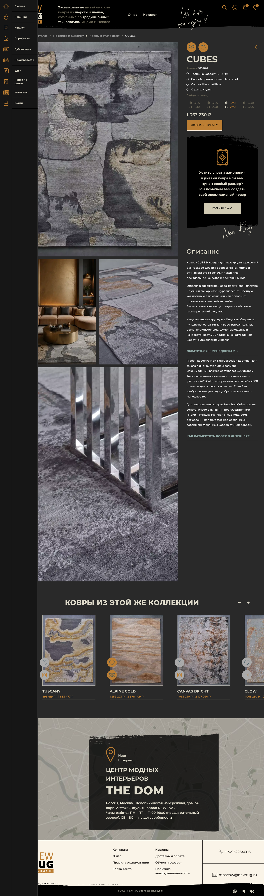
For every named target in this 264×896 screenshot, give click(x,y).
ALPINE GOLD (123, 691)
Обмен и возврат (168, 862)
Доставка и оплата (170, 856)
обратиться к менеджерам (211, 351)
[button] (224, 7)
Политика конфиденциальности (172, 871)
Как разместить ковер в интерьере (218, 436)
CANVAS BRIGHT (193, 691)
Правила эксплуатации (131, 862)
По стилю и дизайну (68, 36)
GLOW (251, 691)
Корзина (162, 849)
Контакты (120, 849)
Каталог (150, 15)
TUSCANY (51, 691)
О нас (132, 15)
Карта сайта (122, 869)
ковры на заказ (222, 208)
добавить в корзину (204, 125)
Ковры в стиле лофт (104, 36)
